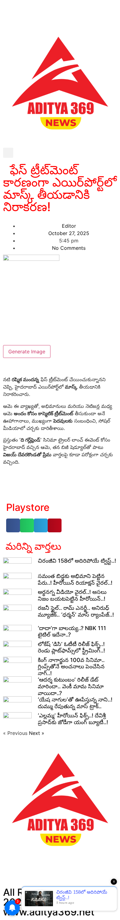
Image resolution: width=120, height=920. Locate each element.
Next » (36, 733)
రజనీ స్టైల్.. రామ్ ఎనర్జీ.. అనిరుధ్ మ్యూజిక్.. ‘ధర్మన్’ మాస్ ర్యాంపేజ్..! (76, 611)
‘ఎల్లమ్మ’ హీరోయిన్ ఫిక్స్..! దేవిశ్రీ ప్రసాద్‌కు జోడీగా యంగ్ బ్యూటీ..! (73, 718)
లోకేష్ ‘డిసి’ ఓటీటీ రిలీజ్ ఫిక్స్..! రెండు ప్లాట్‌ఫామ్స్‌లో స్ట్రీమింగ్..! (71, 647)
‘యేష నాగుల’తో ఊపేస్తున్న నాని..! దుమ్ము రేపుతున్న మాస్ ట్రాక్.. (75, 702)
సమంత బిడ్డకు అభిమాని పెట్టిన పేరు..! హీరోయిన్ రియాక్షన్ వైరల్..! (75, 579)
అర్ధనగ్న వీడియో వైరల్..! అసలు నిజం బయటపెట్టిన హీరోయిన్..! (72, 595)
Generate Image (26, 351)
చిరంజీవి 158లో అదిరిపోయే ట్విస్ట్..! (77, 560)
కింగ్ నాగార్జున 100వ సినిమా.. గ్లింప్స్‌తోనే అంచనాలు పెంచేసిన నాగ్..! (71, 666)
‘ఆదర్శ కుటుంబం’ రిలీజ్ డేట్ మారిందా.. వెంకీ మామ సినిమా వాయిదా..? (71, 686)
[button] (8, 153)
